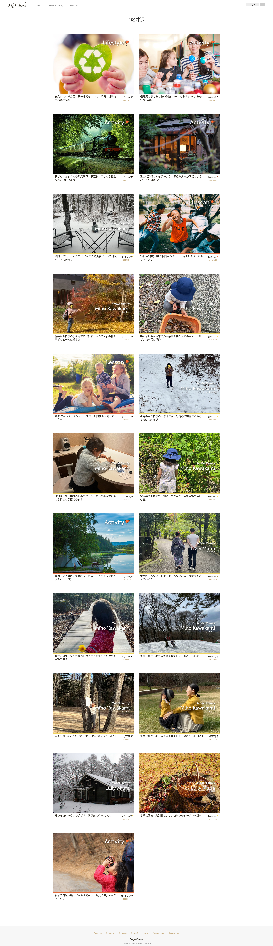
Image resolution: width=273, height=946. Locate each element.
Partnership (174, 933)
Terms (145, 933)
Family (37, 6)
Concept (123, 933)
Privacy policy (158, 933)
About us (98, 933)
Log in (252, 4)
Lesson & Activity (55, 6)
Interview (74, 6)
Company (110, 933)
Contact (134, 933)
